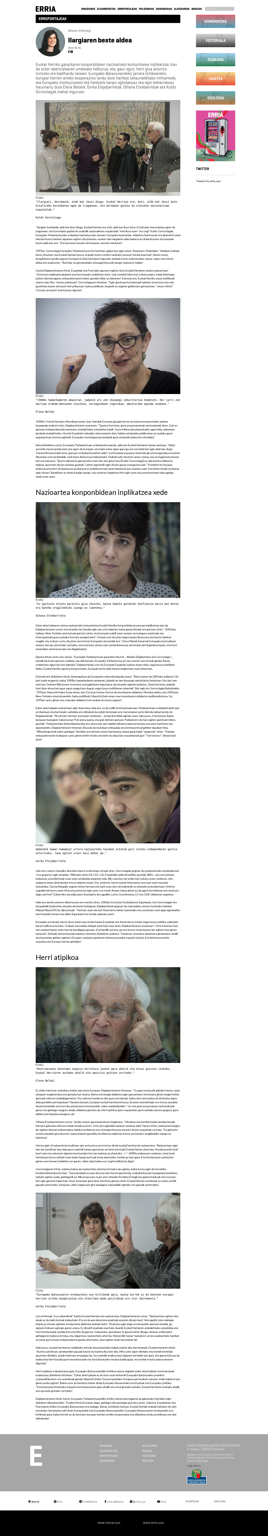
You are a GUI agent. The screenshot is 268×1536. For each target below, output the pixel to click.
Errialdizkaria (89, 1501)
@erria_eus (139, 1501)
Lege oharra (194, 1465)
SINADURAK (88, 9)
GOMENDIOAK (164, 9)
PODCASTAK (149, 1456)
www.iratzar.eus (109, 1522)
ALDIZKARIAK (182, 9)
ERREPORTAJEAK (127, 9)
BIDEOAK (196, 9)
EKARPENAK (192, 1501)
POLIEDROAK (146, 9)
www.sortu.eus (153, 1522)
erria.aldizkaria (114, 1501)
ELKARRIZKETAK (106, 9)
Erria (59, 1501)
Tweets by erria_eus (208, 181)
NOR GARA (148, 1460)
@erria (35, 1501)
